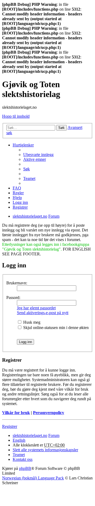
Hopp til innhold (16, 116)
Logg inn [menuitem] (20, 202)
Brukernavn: (16, 283)
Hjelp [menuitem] (17, 197)
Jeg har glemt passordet (36, 308)
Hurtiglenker (23, 145)
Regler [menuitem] (18, 193)
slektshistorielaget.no (30, 435)
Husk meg (31, 322)
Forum (53, 435)
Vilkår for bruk (16, 412)
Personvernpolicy (48, 412)
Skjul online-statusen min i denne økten (55, 327)
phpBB (25, 468)
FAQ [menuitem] (17, 188)
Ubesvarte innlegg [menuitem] (38, 154)
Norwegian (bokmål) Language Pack (33, 478)
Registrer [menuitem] (20, 207)
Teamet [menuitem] (29, 178)
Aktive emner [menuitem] (34, 159)
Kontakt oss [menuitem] (22, 459)
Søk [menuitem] (26, 169)
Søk (61, 128)
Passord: (13, 297)
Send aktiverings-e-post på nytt (42, 312)
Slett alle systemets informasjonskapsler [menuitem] (45, 450)
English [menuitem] (19, 440)
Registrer (9, 426)
